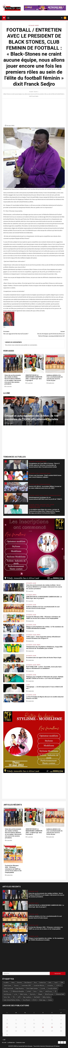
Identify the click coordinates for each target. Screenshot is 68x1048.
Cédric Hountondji (8, 988)
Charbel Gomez (7, 985)
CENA (61, 982)
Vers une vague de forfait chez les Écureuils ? (15, 332)
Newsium (48, 1046)
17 (7, 1027)
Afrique (37, 484)
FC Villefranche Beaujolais (17, 991)
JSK (55, 991)
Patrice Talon (6, 997)
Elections (5, 991)
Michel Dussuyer (49, 994)
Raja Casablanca (27, 997)
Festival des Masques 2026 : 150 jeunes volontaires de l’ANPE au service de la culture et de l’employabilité (43, 617)
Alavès (13, 982)
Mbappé (40, 994)
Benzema (19, 982)
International (32, 495)
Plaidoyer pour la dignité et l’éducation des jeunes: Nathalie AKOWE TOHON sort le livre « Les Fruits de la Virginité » (44, 677)
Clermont (16, 985)
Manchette (33, 994)
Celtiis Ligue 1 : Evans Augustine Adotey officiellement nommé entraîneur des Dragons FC (32, 416)
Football (29, 991)
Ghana (41, 991)
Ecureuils (42, 988)
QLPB (19, 997)
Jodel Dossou (48, 991)
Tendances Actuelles (44, 462)
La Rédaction (11, 1042)
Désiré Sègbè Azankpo (32, 988)
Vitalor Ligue (42, 1000)
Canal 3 (56, 982)
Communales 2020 (26, 985)
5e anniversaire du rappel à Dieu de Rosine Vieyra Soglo (43, 657)
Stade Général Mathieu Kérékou (11, 1000)
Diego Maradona (19, 988)
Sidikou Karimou (46, 997)
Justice (39, 495)
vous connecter (16, 345)
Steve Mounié (26, 1000)
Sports (37, 25)
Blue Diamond (28, 982)
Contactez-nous (20, 1042)
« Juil (3, 1039)
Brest (35, 982)
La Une (13, 356)
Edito (41, 484)
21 (43, 1027)
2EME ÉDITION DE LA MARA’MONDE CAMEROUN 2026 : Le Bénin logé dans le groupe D (34, 377)
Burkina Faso (42, 982)
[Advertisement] (34, 111)
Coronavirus (50, 985)
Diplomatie (43, 493)
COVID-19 (58, 985)
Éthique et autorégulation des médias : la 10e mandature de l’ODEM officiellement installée (44, 627)
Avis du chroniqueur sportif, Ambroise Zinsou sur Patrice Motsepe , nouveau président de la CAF (51, 334)
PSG (14, 997)
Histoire (52, 493)
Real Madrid (37, 997)
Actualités (31, 25)
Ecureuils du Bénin (52, 988)
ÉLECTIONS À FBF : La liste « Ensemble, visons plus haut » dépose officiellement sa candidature (44, 667)
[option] (34, 411)
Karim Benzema (7, 994)
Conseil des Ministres (39, 985)
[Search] (62, 17)
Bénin (50, 982)
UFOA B (34, 1000)
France (35, 991)
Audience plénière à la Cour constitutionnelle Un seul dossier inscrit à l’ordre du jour (55, 377)
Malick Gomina (23, 994)
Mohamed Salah (60, 994)
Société (37, 507)
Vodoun (50, 1000)
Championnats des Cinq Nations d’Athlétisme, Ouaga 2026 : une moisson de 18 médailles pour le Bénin (44, 647)
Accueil (4, 1042)
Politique (46, 484)
